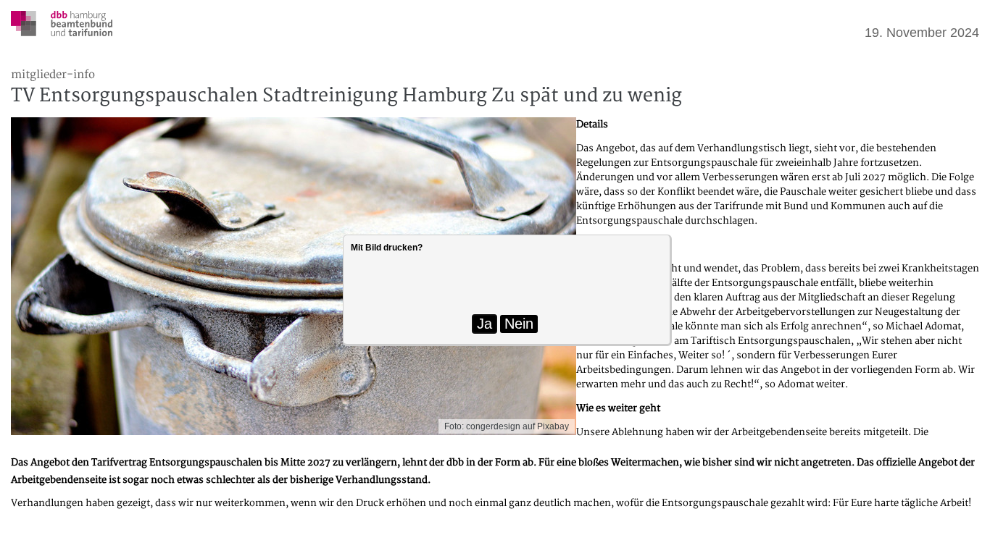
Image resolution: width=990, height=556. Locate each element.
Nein (518, 324)
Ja (484, 324)
